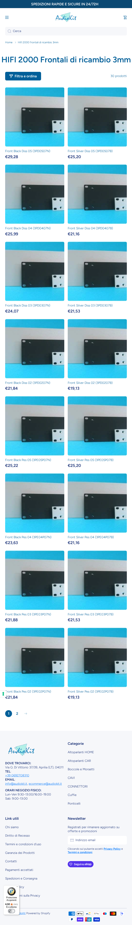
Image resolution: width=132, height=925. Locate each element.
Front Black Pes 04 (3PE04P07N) (28, 537)
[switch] (11, 911)
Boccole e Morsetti (81, 769)
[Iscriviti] (122, 840)
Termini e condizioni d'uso (23, 844)
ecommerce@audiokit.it (45, 784)
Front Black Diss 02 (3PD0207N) (27, 383)
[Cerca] (8, 31)
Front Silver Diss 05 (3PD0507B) (90, 151)
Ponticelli (74, 803)
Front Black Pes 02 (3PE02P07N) (28, 691)
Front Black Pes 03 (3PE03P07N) (28, 614)
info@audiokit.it (16, 784)
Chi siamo (12, 827)
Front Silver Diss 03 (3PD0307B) (90, 305)
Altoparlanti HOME (81, 752)
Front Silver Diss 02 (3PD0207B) (90, 383)
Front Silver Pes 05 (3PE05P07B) (90, 460)
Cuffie (72, 795)
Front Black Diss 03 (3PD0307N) (27, 305)
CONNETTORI (78, 786)
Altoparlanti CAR (79, 761)
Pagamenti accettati (19, 870)
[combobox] (66, 31)
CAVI (71, 778)
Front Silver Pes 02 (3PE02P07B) (90, 691)
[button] (125, 17)
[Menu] (17, 887)
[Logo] (66, 17)
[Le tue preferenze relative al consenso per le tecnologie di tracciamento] (3, 694)
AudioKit (21, 913)
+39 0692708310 (17, 775)
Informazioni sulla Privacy (22, 895)
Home (8, 42)
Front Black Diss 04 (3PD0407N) (28, 228)
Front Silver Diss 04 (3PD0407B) (90, 228)
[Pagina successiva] (25, 713)
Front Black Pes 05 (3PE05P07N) (28, 460)
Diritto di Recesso (17, 835)
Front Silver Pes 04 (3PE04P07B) (91, 537)
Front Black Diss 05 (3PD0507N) (27, 151)
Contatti (11, 861)
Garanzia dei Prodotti (20, 853)
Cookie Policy (14, 887)
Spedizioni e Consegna (21, 878)
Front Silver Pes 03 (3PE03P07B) (90, 614)
